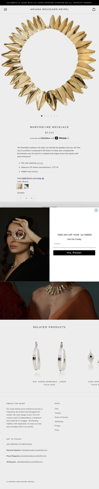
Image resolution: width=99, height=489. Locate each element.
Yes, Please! (74, 253)
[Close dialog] (96, 210)
